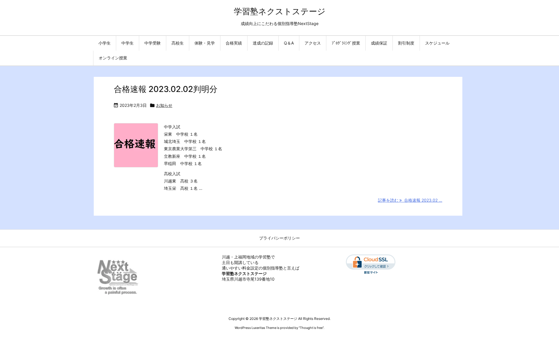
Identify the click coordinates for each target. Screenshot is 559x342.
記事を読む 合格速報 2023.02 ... (410, 200)
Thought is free (311, 328)
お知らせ (164, 105)
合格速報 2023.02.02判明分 (165, 89)
